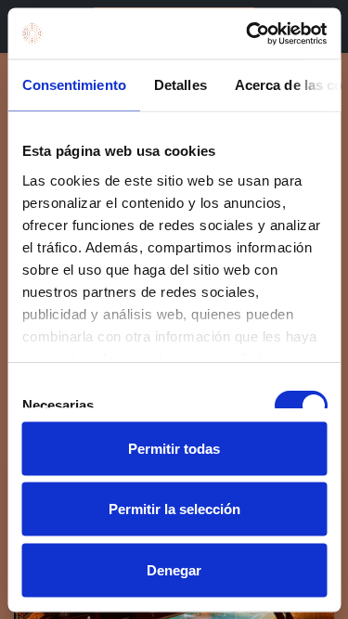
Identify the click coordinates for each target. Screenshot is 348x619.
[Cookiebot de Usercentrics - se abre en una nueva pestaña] (248, 33)
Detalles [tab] (179, 85)
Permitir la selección (174, 509)
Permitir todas (174, 448)
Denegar (174, 569)
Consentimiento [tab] (73, 85)
